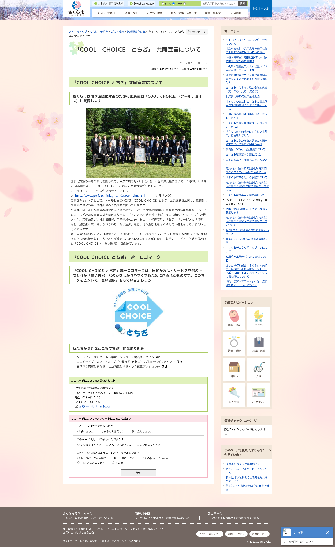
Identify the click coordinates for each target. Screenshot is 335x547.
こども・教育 (155, 13)
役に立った (87, 431)
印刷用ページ (199, 31)
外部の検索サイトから (155, 458)
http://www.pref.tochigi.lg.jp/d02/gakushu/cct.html (113, 195)
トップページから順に (93, 458)
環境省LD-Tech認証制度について (245, 149)
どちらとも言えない (113, 431)
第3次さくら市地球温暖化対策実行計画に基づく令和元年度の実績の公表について (247, 221)
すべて (168, 4)
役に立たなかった (142, 431)
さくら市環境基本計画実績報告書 (245, 195)
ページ (179, 4)
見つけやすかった (91, 445)
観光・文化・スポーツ (184, 13)
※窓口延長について (152, 528)
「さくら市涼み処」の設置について (246, 177)
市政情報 (236, 13)
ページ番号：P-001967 (194, 62)
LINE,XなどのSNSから (94, 462)
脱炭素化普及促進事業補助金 (243, 96)
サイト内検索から (124, 458)
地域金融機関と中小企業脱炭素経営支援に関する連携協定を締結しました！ (246, 79)
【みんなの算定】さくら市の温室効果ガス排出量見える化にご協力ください (246, 105)
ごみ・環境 (117, 31)
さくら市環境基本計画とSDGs (243, 154)
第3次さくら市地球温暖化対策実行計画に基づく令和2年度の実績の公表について (247, 186)
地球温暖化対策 (136, 31)
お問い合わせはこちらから (94, 406)
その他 (119, 462)
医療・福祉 (131, 13)
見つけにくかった (150, 445)
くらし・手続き (106, 13)
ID (188, 4)
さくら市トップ (78, 31)
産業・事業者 (213, 13)
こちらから (87, 532)
